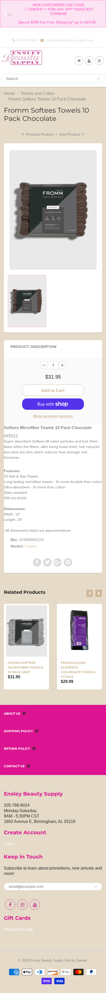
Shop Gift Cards (18, 929)
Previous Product (39, 134)
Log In (9, 844)
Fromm (31, 546)
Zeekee (81, 960)
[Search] (98, 78)
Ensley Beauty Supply (46, 960)
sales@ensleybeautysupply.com (69, 40)
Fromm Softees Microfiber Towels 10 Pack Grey (25, 667)
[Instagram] (22, 904)
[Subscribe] (96, 887)
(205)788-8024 (27, 40)
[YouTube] (35, 904)
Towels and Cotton (38, 93)
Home (9, 93)
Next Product (70, 134)
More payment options (53, 416)
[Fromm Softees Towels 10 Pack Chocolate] (53, 209)
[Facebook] (10, 904)
